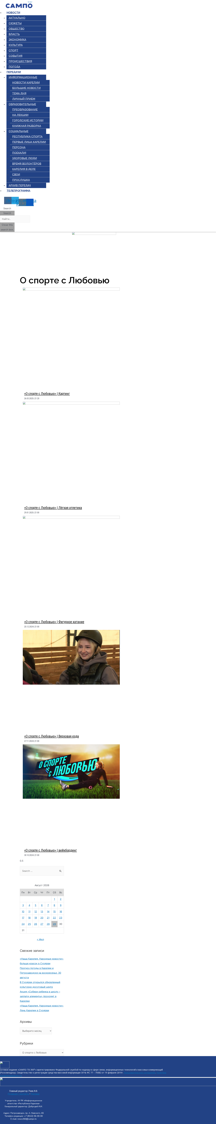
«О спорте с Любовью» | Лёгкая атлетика (53, 508)
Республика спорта (27, 136)
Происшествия (20, 61)
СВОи (16, 174)
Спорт (13, 50)
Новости (13, 12)
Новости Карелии (26, 82)
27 (41, 923)
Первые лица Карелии (29, 141)
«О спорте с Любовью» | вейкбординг (50, 850)
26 (35, 923)
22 (54, 917)
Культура (16, 44)
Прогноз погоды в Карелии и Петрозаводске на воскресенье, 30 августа (40, 973)
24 (23, 923)
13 (42, 911)
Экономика (17, 39)
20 (41, 917)
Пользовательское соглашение (139, 1072)
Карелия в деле (24, 169)
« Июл (40, 939)
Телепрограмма (18, 190)
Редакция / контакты (18, 1094)
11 (29, 911)
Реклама (35, 1094)
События (15, 55)
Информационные (23, 77)
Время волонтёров (26, 163)
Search (7, 213)
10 (23, 911)
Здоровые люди (24, 158)
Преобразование (25, 109)
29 (54, 923)
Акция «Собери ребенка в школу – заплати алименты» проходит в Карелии (40, 996)
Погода (14, 66)
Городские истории (27, 120)
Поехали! (19, 152)
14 (48, 911)
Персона (18, 147)
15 (54, 911)
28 (48, 923)
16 (61, 911)
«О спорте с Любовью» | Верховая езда (51, 736)
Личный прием (23, 98)
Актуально (17, 17)
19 (35, 917)
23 (60, 917)
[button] (7, 208)
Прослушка (21, 179)
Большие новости (26, 87)
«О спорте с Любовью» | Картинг (47, 394)
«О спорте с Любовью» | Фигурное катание (54, 622)
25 (29, 923)
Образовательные (22, 104)
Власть (14, 34)
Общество (16, 28)
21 (48, 917)
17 (23, 917)
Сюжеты (15, 23)
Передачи (14, 71)
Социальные (18, 131)
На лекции (20, 114)
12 (35, 911)
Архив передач (20, 185)
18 (29, 917)
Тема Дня (19, 93)
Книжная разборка (26, 125)
